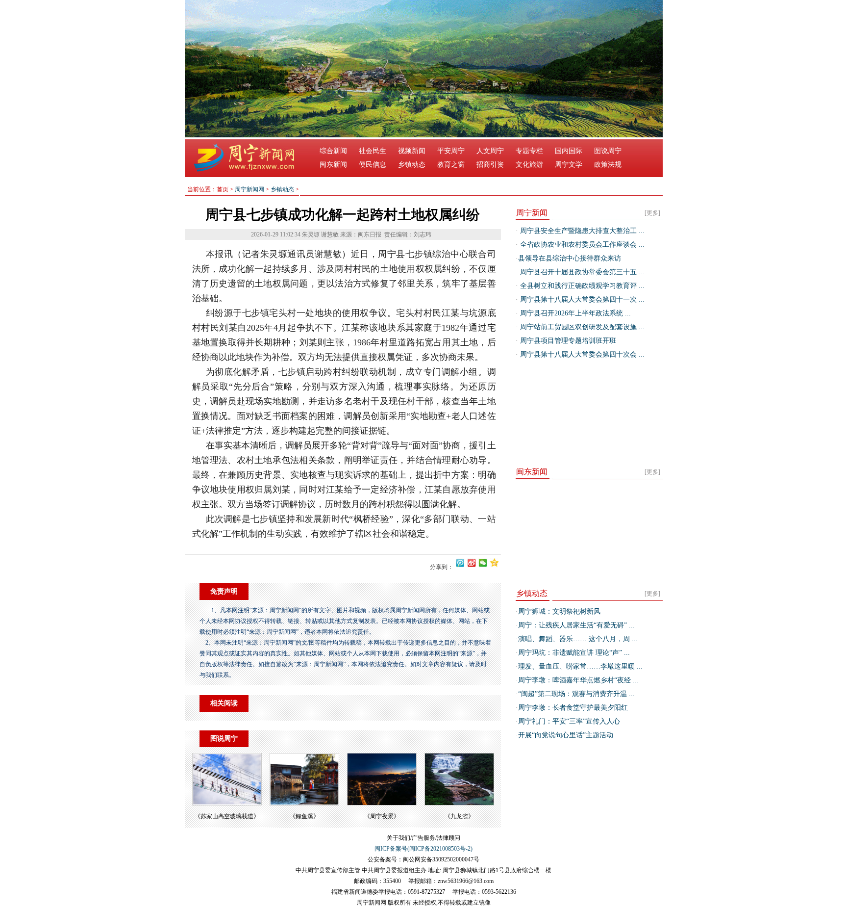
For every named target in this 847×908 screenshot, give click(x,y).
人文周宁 (490, 151)
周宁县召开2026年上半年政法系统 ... (574, 313)
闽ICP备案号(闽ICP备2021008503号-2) (423, 848)
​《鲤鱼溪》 (304, 816)
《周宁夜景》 (381, 816)
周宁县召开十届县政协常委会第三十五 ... (581, 272)
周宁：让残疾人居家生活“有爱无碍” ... (576, 625)
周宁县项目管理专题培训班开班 (567, 340)
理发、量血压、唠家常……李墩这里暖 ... (580, 666)
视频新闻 (411, 151)
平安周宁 (451, 151)
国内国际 (568, 151)
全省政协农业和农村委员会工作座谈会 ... (581, 244)
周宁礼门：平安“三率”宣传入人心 (569, 721)
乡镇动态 (411, 164)
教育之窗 (451, 164)
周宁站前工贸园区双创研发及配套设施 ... (581, 327)
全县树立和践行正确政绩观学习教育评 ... (581, 285)
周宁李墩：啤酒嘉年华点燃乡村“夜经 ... (578, 680)
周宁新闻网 (249, 189)
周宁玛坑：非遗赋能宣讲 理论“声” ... (574, 652)
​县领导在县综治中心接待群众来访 (569, 258)
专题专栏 (529, 151)
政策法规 (608, 164)
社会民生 (372, 151)
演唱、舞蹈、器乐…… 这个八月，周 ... (578, 639)
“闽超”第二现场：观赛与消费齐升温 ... (576, 694)
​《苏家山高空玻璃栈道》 (227, 816)
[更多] (652, 212)
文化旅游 (529, 164)
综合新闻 (333, 151)
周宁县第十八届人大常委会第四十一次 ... (581, 299)
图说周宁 (608, 151)
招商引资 (490, 164)
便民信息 (372, 164)
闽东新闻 (333, 164)
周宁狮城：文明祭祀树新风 (559, 611)
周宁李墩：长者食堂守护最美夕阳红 (573, 707)
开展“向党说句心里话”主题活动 (565, 735)
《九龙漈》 (459, 816)
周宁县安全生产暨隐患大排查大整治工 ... (581, 230)
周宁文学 (568, 164)
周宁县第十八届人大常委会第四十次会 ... (581, 354)
